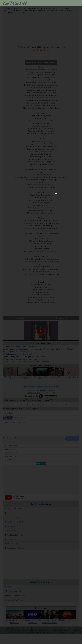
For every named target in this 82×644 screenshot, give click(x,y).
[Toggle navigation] (76, 3)
